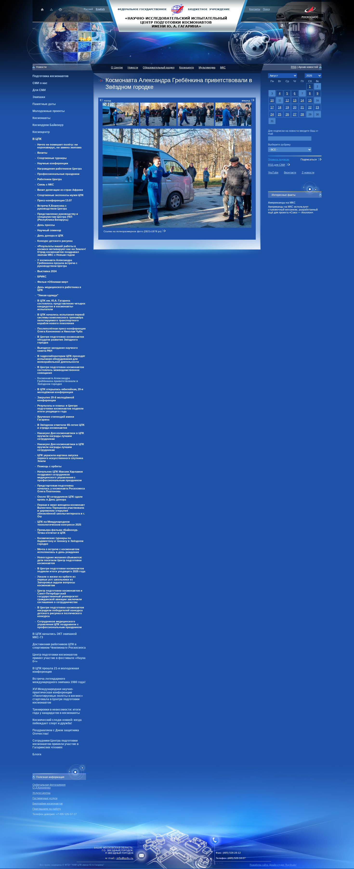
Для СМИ (39, 90)
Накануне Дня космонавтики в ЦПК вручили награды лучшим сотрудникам (60, 436)
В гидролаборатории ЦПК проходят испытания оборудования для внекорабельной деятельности (61, 359)
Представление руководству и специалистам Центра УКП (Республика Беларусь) (57, 216)
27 (294, 114)
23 (317, 107)
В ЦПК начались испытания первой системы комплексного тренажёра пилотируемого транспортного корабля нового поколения (61, 319)
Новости (133, 67)
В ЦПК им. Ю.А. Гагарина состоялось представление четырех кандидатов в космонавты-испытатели (61, 305)
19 (287, 107)
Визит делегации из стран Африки (60, 189)
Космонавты (41, 118)
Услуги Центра (41, 792)
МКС (223, 67)
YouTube (273, 172)
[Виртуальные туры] (177, 867)
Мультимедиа (207, 67)
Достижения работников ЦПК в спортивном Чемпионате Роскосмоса (59, 646)
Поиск (266, 9)
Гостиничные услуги (45, 798)
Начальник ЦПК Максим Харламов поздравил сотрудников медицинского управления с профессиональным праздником (60, 476)
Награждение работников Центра (59, 168)
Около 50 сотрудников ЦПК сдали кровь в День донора (60, 498)
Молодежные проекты (49, 111)
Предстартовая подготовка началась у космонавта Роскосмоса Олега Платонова (61, 488)
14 (302, 100)
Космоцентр (41, 132)
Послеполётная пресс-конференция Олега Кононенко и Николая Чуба (61, 330)
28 (302, 114)
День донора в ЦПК (50, 235)
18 (279, 107)
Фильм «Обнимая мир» (52, 281)
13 (294, 100)
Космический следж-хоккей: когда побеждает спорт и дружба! (57, 721)
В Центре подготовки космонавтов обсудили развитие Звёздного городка (60, 339)
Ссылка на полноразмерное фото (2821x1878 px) (133, 231)
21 (302, 107)
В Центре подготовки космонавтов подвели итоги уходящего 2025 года (61, 570)
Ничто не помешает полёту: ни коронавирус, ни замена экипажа (59, 146)
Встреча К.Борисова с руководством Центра (52, 207)
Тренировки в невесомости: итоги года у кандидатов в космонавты (56, 711)
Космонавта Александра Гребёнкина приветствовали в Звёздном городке (57, 381)
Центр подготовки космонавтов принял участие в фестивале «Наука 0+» (59, 658)
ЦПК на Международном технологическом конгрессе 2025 (59, 523)
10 (272, 100)
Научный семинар (49, 230)
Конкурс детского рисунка (54, 240)
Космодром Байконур (48, 125)
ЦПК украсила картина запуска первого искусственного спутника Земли (60, 458)
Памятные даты (44, 104)
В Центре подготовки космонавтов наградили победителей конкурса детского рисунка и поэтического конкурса (60, 612)
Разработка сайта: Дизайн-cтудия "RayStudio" (273, 865)
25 (279, 114)
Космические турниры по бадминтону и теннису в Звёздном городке (60, 541)
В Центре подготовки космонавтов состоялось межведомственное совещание (60, 370)
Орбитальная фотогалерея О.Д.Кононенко (49, 786)
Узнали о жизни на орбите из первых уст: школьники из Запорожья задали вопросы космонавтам (56, 581)
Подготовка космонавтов (50, 76)
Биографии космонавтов (48, 803)
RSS (293, 67)
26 (287, 114)
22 (310, 107)
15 (310, 100)
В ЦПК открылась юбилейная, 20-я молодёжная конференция (60, 391)
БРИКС (41, 276)
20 (294, 107)
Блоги (37, 754)
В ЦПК (37, 139)
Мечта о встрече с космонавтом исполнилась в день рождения (58, 550)
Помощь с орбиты (49, 466)
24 (272, 114)
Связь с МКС (45, 184)
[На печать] (60, 9)
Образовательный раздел (158, 67)
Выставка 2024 (47, 271)
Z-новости (308, 172)
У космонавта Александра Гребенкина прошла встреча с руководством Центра (57, 263)
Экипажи (39, 97)
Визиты (42, 152)
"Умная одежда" (47, 295)
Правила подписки (278, 159)
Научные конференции (52, 163)
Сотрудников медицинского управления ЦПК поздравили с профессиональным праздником (59, 624)
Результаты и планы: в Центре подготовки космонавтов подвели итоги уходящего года (60, 408)
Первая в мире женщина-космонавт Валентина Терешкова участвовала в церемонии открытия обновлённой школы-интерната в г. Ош (61, 510)
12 (287, 100)
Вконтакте (290, 172)
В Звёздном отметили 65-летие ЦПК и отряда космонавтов (61, 426)
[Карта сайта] (51, 9)
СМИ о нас (40, 83)
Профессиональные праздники (58, 173)
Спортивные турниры (51, 158)
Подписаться (309, 159)
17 (272, 107)
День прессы (46, 225)
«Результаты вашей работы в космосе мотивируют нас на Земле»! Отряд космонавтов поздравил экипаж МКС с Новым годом (61, 250)
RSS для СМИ (276, 164)
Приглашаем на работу (47, 808)
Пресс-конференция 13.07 (54, 200)
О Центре (117, 67)
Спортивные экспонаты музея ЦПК (60, 195)
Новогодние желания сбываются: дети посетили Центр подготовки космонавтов (59, 560)
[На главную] (177, 15)
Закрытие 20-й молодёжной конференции (55, 399)
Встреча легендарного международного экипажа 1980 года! (59, 680)
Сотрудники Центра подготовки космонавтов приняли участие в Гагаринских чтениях (56, 744)
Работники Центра (49, 179)
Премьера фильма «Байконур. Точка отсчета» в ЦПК (57, 531)
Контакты (254, 9)
